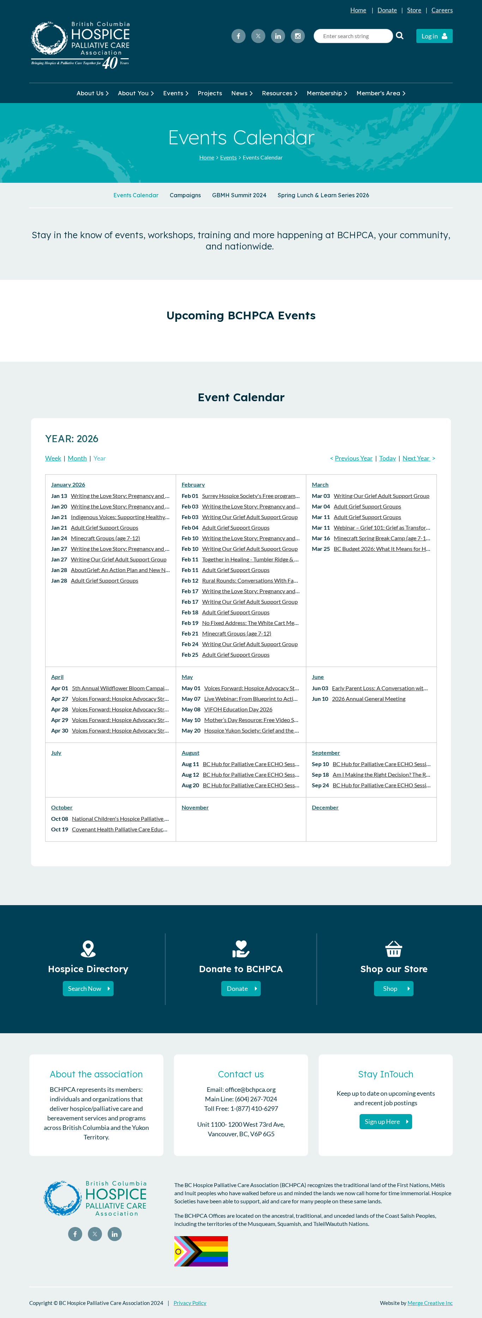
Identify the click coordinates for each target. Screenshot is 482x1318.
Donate (387, 10)
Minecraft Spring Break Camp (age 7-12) (382, 538)
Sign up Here (382, 1121)
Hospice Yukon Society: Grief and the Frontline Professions (275, 730)
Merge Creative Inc (430, 1303)
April (57, 676)
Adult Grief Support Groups (104, 527)
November (195, 807)
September (326, 752)
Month (77, 458)
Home (358, 10)
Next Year (416, 458)
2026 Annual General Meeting (368, 698)
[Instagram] (298, 36)
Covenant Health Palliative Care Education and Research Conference (155, 829)
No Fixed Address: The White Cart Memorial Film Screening (274, 622)
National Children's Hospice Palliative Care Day (129, 818)
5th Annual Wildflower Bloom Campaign (121, 688)
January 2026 (68, 484)
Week (53, 458)
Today (387, 458)
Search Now (84, 988)
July (56, 752)
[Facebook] (238, 36)
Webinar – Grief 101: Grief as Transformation (388, 527)
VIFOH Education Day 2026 (238, 709)
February (193, 484)
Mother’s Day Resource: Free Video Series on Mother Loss (274, 719)
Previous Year (354, 458)
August (190, 752)
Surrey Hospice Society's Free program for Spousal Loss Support (279, 495)
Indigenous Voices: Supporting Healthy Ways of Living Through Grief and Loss (165, 516)
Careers (442, 10)
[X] (258, 36)
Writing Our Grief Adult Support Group (119, 559)
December (325, 807)
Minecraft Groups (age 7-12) (105, 538)
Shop (390, 988)
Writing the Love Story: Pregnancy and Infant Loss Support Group (150, 495)
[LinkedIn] (278, 36)
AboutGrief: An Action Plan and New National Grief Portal (141, 569)
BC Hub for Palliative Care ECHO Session (253, 763)
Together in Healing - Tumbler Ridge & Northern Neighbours (274, 559)
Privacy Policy (190, 1303)
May (187, 676)
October (62, 807)
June (318, 676)
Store (414, 10)
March (320, 484)
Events (228, 157)
